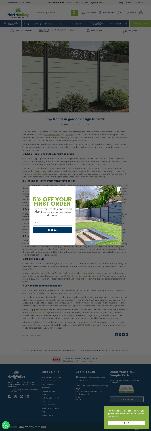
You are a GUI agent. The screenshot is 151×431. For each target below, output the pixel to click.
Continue (52, 229)
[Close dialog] (118, 189)
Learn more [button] (113, 416)
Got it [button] (126, 423)
